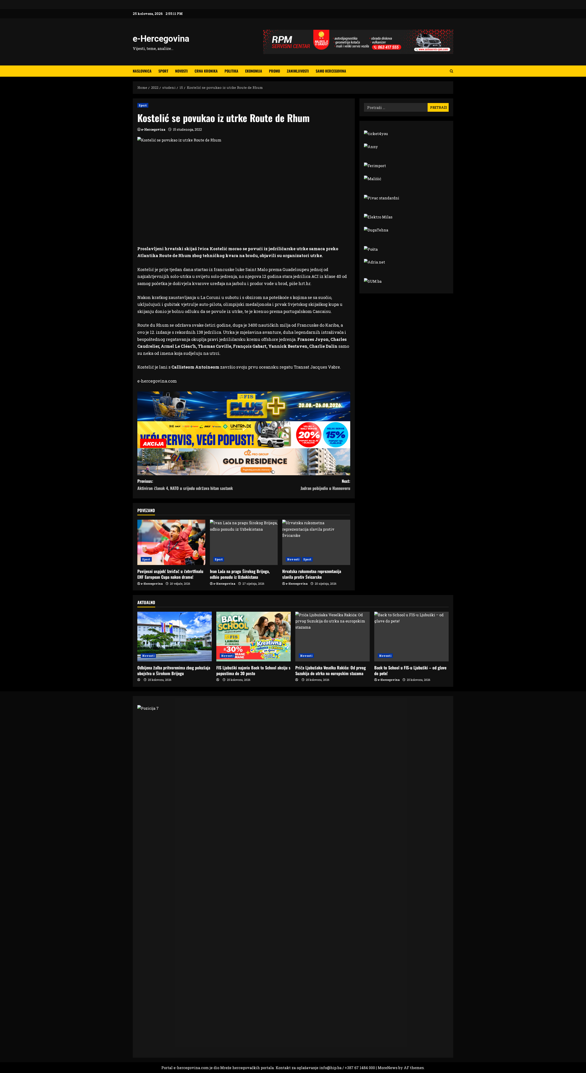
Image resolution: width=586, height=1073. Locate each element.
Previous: (185, 484)
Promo (274, 71)
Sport (163, 71)
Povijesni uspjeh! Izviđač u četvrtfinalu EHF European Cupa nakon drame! (170, 574)
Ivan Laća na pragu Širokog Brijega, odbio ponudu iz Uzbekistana (240, 574)
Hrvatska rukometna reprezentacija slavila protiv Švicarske (311, 574)
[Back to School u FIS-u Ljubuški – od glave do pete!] (411, 636)
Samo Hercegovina (331, 71)
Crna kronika (206, 71)
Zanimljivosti (298, 71)
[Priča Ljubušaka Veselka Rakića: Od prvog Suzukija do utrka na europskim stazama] (332, 636)
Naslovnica (142, 71)
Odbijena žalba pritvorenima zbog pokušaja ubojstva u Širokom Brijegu (173, 670)
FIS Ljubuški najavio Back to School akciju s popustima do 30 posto (253, 670)
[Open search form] (451, 71)
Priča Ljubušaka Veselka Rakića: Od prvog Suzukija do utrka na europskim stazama (330, 670)
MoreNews (387, 1067)
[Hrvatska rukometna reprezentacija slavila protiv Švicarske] (316, 542)
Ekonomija (253, 71)
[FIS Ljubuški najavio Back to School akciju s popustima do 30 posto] (253, 636)
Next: (325, 484)
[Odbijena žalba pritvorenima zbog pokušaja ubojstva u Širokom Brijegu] (174, 636)
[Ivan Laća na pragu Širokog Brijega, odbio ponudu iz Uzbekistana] (244, 542)
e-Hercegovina (161, 39)
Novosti (181, 71)
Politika (231, 71)
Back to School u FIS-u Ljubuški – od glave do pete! (410, 670)
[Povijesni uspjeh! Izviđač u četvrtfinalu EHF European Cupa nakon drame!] (171, 542)
